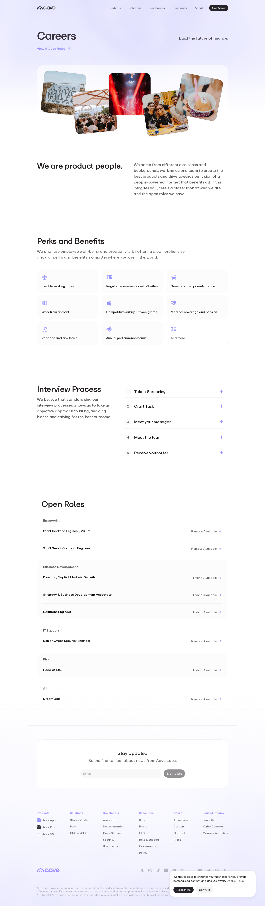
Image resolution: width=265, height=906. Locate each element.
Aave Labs (181, 820)
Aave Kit (108, 820)
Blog (142, 820)
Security (108, 839)
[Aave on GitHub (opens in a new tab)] (182, 870)
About (199, 8)
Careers (179, 826)
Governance (147, 846)
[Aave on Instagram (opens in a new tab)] (150, 870)
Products (115, 8)
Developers (157, 8)
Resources (180, 8)
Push (73, 826)
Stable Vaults (79, 820)
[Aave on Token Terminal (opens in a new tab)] (226, 870)
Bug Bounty (110, 846)
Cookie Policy (235, 880)
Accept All (184, 889)
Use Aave (218, 8)
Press (177, 839)
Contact (179, 833)
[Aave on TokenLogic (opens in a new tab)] (208, 870)
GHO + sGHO (78, 833)
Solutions (135, 8)
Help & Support (149, 839)
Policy (143, 852)
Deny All (204, 889)
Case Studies (112, 833)
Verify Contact (213, 826)
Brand (143, 826)
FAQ (142, 833)
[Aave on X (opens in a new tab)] (142, 870)
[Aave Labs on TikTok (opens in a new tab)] (158, 870)
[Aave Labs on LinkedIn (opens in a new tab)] (166, 870)
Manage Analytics (215, 833)
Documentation (113, 826)
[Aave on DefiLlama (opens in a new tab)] (217, 870)
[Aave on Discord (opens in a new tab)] (174, 870)
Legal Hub (209, 820)
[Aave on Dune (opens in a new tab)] (200, 870)
